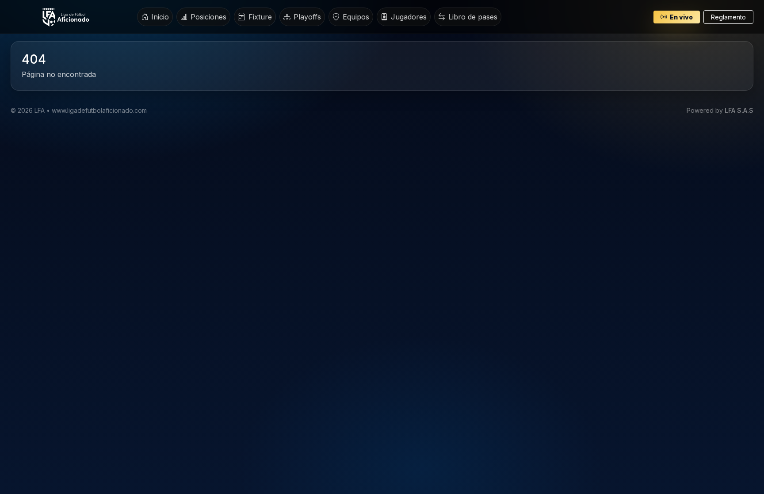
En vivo (680, 17)
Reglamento (728, 17)
